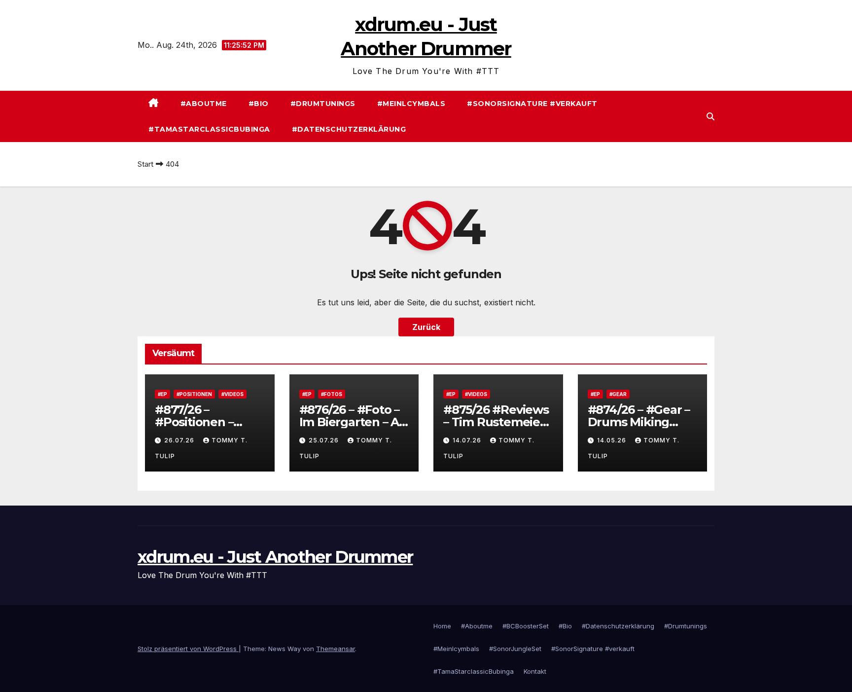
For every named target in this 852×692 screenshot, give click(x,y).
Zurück (426, 327)
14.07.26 (468, 440)
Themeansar (335, 649)
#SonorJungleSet (515, 649)
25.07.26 (325, 440)
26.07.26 (180, 440)
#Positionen (194, 394)
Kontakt (535, 671)
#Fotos (331, 394)
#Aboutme (203, 103)
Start (145, 164)
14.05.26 (612, 440)
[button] (710, 116)
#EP (162, 394)
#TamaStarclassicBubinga (209, 129)
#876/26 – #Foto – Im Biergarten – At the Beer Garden (351, 421)
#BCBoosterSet (525, 626)
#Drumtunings (322, 103)
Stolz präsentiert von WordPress (188, 649)
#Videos (232, 394)
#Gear (618, 394)
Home (442, 626)
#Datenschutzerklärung (349, 129)
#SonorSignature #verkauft (532, 103)
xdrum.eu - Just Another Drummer (275, 556)
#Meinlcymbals (411, 103)
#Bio (258, 103)
